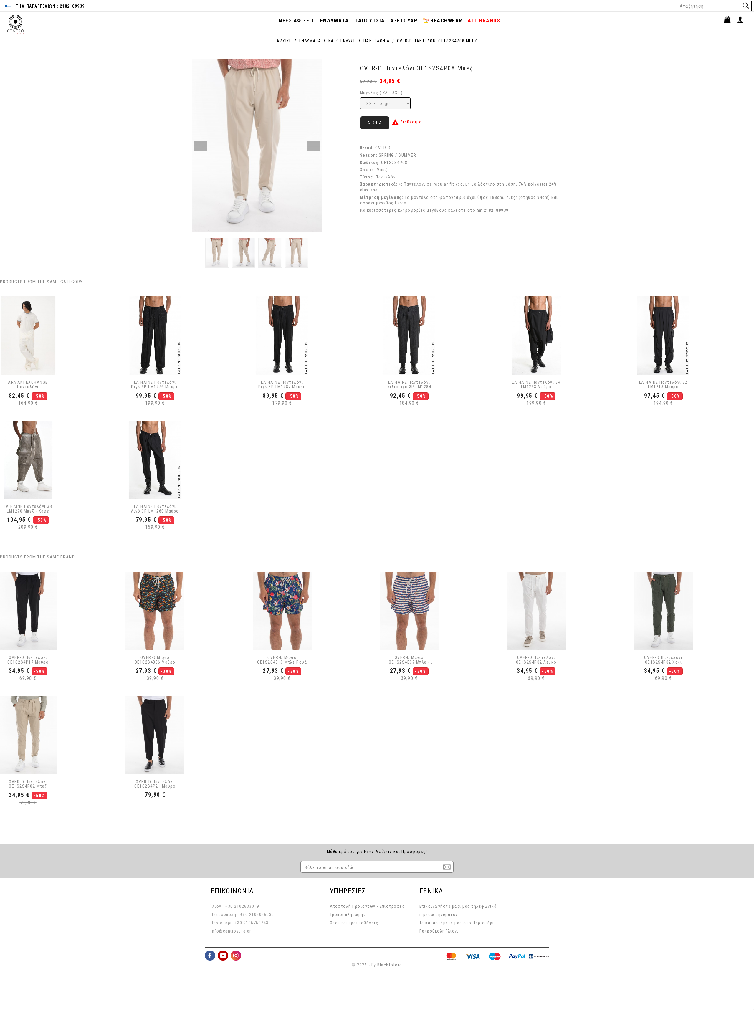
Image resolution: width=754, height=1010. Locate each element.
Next (313, 146)
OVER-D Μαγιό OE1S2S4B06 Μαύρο (155, 659)
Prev (200, 146)
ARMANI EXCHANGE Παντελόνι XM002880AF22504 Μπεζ (28, 384)
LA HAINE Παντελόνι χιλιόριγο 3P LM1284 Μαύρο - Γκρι (409, 384)
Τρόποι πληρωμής (348, 914)
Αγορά (374, 122)
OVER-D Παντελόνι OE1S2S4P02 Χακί (663, 659)
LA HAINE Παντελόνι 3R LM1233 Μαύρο (536, 384)
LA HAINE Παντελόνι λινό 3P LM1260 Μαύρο (155, 508)
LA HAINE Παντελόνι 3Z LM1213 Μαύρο (663, 384)
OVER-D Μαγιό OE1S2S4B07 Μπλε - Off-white (409, 659)
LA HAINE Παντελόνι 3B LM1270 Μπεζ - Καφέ (28, 508)
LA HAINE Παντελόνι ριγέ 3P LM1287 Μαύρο (282, 384)
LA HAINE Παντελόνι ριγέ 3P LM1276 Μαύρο (155, 384)
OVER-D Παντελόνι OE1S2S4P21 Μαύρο (155, 784)
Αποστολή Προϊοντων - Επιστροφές (367, 906)
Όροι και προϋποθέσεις (354, 922)
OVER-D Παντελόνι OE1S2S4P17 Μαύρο (28, 659)
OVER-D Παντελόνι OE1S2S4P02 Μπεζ (28, 784)
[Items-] (730, 20)
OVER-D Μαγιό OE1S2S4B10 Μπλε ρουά (282, 659)
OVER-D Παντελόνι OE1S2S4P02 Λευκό (536, 659)
